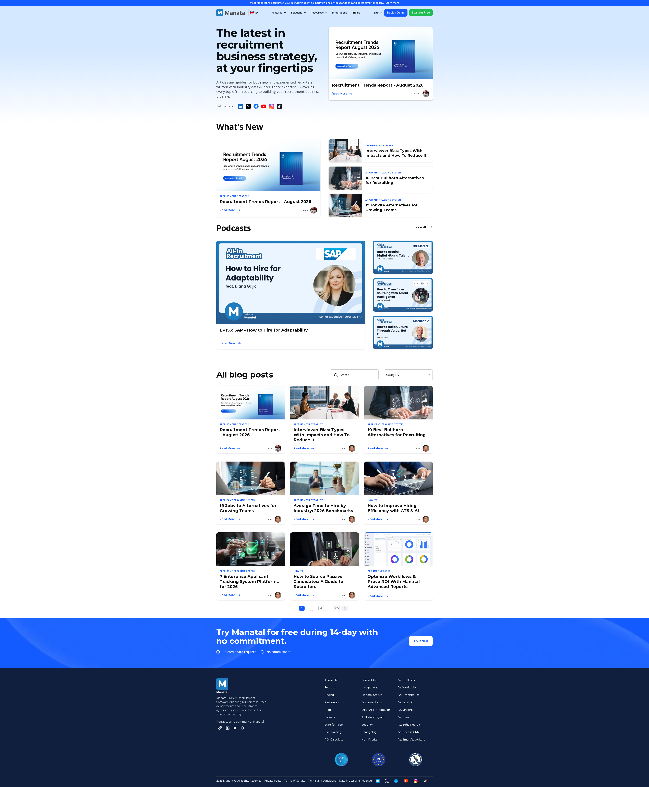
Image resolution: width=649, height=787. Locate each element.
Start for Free (421, 12)
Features (330, 687)
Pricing (356, 12)
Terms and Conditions (322, 780)
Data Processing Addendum (356, 780)
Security (367, 724)
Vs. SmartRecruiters (411, 739)
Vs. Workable (407, 687)
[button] (254, 12)
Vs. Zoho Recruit (409, 724)
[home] (231, 12)
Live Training (332, 732)
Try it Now (421, 641)
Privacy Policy (272, 780)
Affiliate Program (373, 717)
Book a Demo (396, 12)
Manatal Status (372, 695)
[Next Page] (344, 608)
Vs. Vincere (405, 709)
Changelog (369, 732)
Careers (329, 717)
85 (337, 608)
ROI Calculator (334, 739)
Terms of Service (294, 780)
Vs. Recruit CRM (409, 732)
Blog (327, 709)
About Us (330, 680)
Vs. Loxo (403, 717)
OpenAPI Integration (376, 709)
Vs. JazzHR (405, 702)
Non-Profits (369, 739)
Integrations (339, 12)
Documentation (372, 702)
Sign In (378, 12)
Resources (331, 702)
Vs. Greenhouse (408, 695)
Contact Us (369, 680)
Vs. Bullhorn (406, 680)
